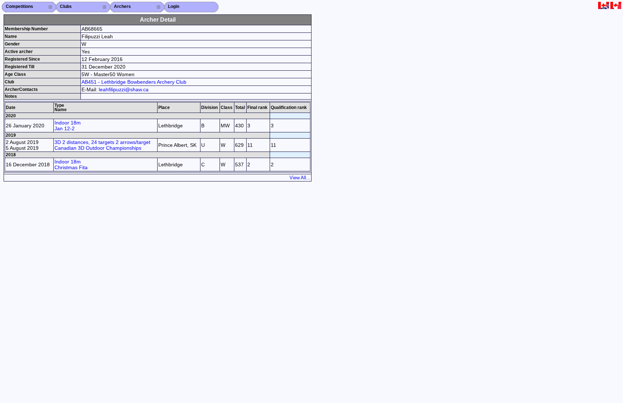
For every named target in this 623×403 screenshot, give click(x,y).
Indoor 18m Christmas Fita (71, 164)
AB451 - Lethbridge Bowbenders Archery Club (133, 82)
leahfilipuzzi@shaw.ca (124, 89)
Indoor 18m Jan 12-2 (67, 125)
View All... (300, 177)
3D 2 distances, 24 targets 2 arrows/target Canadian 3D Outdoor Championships (102, 145)
